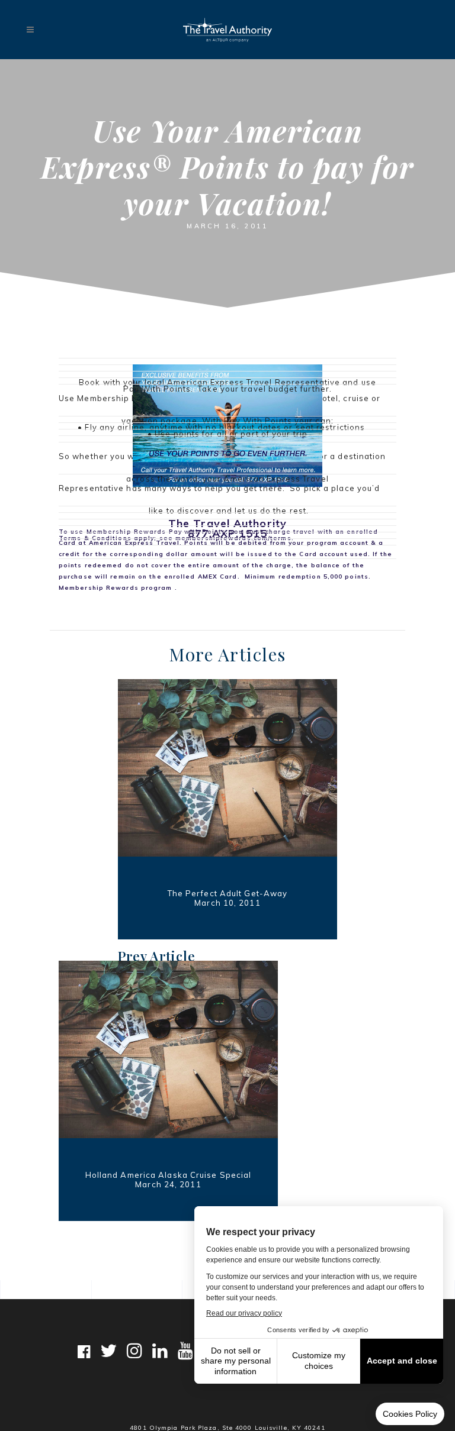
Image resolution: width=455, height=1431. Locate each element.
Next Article (238, 1237)
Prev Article (157, 956)
